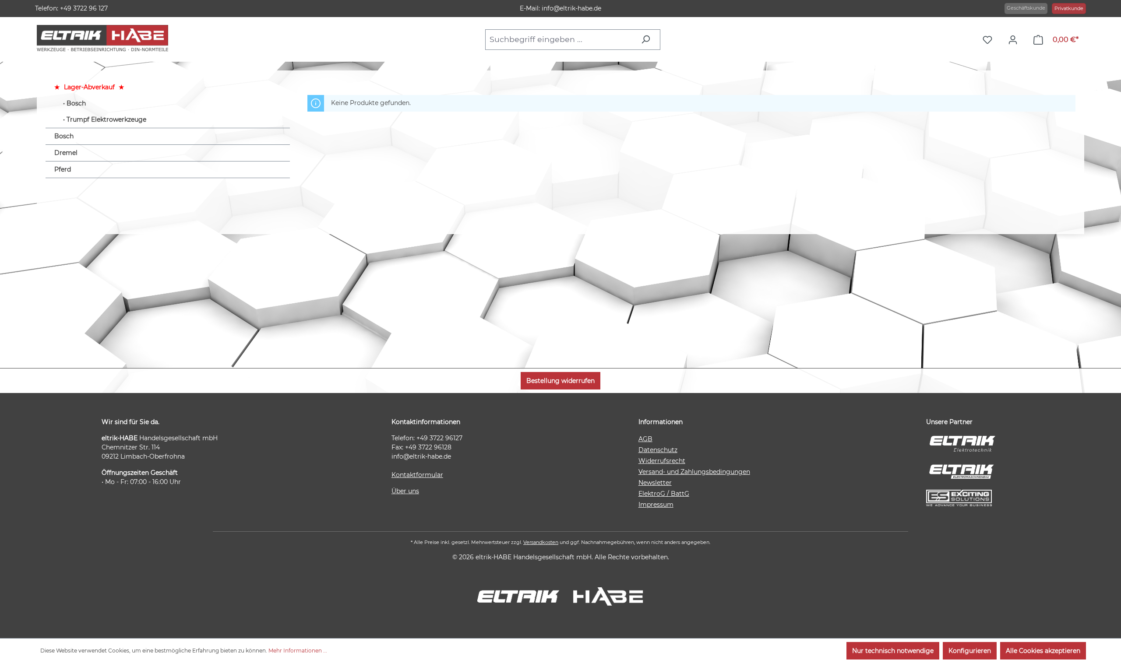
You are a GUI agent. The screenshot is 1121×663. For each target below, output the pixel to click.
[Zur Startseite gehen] (102, 38)
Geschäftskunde (1026, 8)
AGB (645, 439)
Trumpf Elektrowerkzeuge (106, 119)
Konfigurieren (969, 651)
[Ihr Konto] (1015, 40)
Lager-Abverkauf (89, 87)
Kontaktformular (417, 475)
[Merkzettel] (989, 40)
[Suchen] (647, 39)
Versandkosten (540, 542)
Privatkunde (1068, 8)
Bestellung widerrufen (560, 381)
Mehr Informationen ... (297, 650)
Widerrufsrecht (661, 461)
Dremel (66, 153)
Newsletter (655, 483)
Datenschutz (657, 450)
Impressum (655, 505)
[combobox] (560, 39)
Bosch (76, 103)
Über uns (405, 491)
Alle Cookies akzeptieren (1043, 651)
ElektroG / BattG (663, 494)
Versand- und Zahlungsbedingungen (694, 472)
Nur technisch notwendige (893, 651)
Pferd (62, 169)
